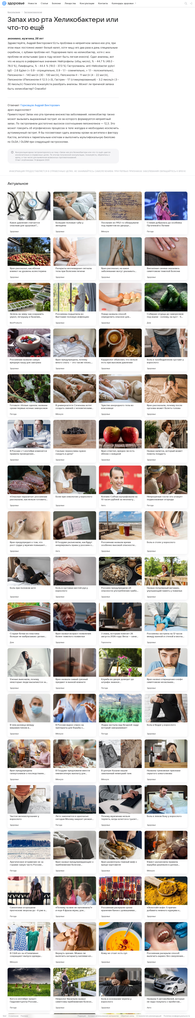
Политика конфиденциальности (177, 1016)
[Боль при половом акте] (29, 578)
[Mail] (4, 3)
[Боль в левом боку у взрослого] (166, 806)
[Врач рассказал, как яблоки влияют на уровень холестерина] (29, 258)
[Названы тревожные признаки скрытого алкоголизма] (166, 760)
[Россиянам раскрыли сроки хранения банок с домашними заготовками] (120, 897)
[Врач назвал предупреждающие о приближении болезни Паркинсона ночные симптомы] (74, 852)
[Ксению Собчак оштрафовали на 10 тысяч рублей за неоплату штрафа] (120, 487)
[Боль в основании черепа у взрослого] (120, 989)
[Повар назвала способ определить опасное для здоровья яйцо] (120, 304)
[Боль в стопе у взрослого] (166, 532)
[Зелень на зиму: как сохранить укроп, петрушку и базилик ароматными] (29, 304)
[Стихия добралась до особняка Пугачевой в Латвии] (166, 213)
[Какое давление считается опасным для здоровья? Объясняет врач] (29, 213)
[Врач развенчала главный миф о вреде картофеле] (120, 852)
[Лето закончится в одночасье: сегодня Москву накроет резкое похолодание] (74, 806)
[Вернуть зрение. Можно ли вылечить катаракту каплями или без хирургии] (74, 943)
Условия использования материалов (103, 1016)
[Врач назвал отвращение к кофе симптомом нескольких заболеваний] (166, 669)
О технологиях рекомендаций (148, 1016)
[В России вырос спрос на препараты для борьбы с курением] (74, 715)
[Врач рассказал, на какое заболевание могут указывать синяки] (120, 258)
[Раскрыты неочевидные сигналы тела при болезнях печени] (74, 258)
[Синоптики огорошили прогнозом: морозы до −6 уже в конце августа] (29, 897)
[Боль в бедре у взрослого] (166, 715)
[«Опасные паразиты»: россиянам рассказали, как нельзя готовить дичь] (29, 487)
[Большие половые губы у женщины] (74, 213)
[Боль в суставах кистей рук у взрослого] (74, 578)
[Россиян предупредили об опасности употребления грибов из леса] (120, 578)
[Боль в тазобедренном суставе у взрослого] (166, 350)
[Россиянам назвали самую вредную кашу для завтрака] (29, 350)
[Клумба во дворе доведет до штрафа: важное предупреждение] (120, 669)
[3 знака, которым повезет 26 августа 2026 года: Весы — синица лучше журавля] (120, 624)
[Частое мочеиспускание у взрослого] (29, 806)
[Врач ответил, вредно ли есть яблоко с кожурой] (120, 441)
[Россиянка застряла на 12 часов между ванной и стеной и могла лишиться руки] (166, 624)
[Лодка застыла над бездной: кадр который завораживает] (120, 715)
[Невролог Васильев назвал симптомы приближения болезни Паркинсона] (74, 989)
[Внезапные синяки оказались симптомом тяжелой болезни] (166, 258)
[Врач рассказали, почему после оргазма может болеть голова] (166, 395)
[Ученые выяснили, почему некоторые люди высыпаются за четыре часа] (29, 669)
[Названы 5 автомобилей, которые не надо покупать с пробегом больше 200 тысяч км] (166, 989)
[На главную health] (15, 3)
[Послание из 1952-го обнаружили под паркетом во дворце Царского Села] (120, 213)
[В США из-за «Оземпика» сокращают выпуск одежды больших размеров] (29, 943)
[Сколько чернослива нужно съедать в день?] (74, 441)
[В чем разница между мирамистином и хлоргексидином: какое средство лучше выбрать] (29, 715)
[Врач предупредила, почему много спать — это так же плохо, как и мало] (74, 350)
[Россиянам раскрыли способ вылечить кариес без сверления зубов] (166, 943)
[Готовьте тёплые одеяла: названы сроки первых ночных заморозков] (29, 395)
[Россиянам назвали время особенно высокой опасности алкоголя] (120, 532)
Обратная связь (127, 1016)
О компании (13, 1016)
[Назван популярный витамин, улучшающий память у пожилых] (166, 578)
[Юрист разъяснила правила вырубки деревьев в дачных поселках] (166, 852)
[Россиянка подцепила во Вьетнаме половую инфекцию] (74, 304)
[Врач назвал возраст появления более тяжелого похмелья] (74, 624)
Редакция (82, 1016)
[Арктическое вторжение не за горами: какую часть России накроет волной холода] (29, 852)
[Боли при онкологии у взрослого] (74, 487)
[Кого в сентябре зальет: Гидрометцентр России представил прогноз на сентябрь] (29, 989)
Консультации (14, 12)
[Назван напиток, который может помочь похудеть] (166, 441)
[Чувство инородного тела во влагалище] (120, 395)
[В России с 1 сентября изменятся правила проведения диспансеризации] (29, 441)
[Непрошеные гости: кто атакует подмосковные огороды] (166, 487)
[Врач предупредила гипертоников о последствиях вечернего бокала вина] (29, 760)
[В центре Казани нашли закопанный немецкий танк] (120, 760)
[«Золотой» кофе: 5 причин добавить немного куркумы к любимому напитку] (166, 897)
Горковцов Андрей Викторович (40, 105)
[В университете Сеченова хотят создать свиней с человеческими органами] (74, 395)
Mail (4, 1016)
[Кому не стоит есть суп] (120, 943)
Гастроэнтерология (33, 12)
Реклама (24, 1016)
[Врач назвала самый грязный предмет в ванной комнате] (74, 669)
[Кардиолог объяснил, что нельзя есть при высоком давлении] (120, 350)
